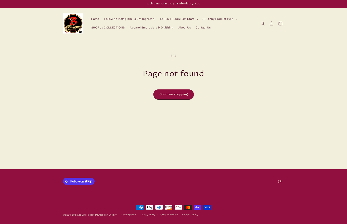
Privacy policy (147, 214)
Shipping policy (190, 214)
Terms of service (169, 214)
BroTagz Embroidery (83, 215)
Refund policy (128, 214)
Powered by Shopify (106, 215)
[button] (179, 19)
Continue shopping (173, 94)
